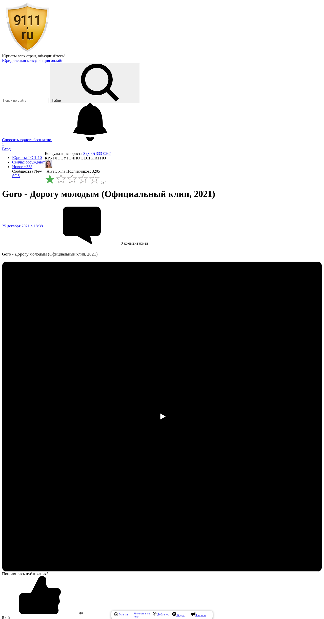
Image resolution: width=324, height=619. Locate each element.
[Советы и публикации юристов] (27, 51)
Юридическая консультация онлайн (33, 60)
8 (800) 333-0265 (97, 153)
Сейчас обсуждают (28, 162)
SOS (16, 176)
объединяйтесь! (51, 56)
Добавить (162, 614)
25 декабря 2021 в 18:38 (22, 226)
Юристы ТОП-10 (27, 157)
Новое (22, 167)
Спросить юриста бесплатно (27, 140)
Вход (6, 149)
